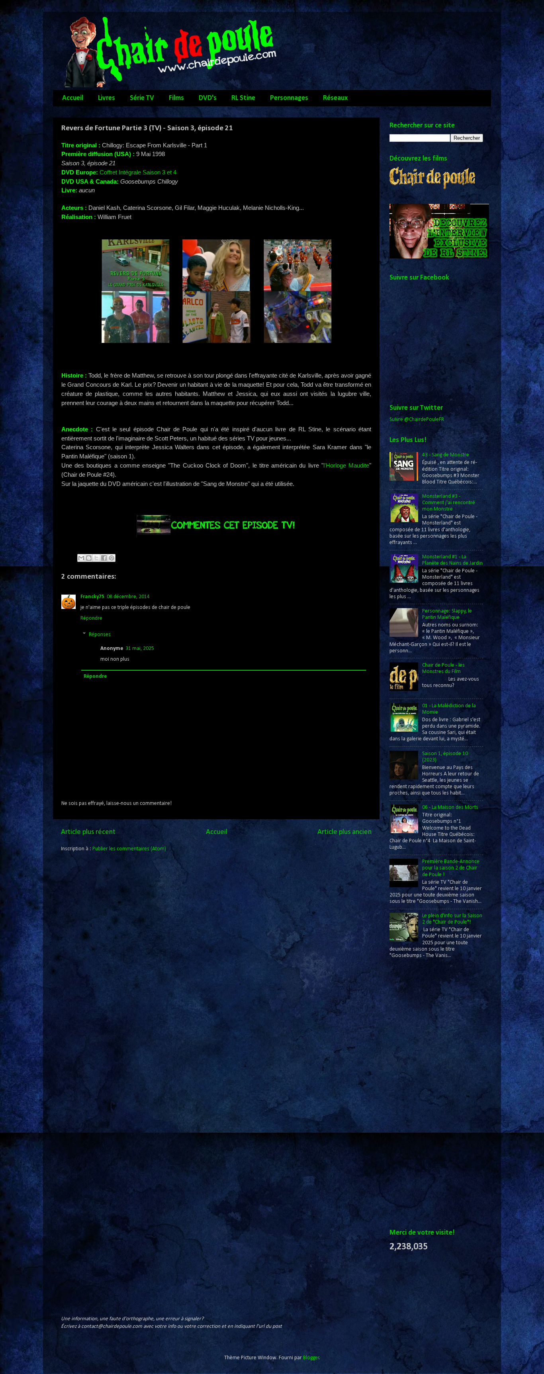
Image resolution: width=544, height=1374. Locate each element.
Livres (106, 98)
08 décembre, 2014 (128, 596)
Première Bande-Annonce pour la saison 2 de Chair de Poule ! (450, 868)
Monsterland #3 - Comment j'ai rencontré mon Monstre (448, 503)
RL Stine (243, 98)
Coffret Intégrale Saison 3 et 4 (138, 172)
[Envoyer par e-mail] (81, 558)
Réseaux (335, 98)
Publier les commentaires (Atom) (129, 848)
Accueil (72, 98)
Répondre (91, 618)
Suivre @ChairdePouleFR (416, 419)
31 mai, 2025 (139, 648)
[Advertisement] (421, 1094)
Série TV (142, 98)
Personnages (289, 98)
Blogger (311, 1357)
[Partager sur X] (96, 558)
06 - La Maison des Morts (450, 807)
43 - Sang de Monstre (445, 455)
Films (176, 98)
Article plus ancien (344, 832)
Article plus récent (88, 832)
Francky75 (92, 596)
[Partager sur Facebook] (104, 558)
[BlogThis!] (89, 558)
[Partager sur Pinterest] (111, 558)
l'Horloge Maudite (346, 465)
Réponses (100, 634)
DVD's (208, 98)
